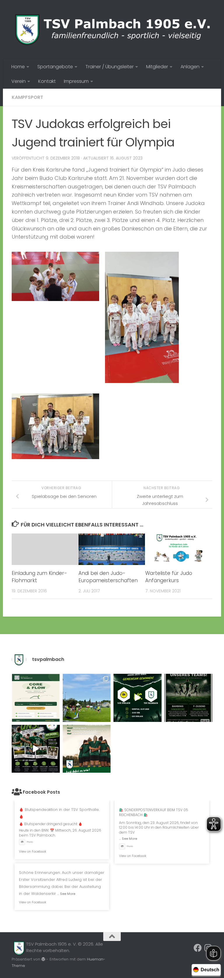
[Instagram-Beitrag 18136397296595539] (137, 698)
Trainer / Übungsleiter (109, 66)
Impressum (76, 81)
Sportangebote (55, 66)
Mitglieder (157, 66)
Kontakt (47, 81)
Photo (30, 842)
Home (18, 66)
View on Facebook (32, 851)
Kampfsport (27, 97)
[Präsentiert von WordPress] (43, 959)
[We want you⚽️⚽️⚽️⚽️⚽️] (188, 698)
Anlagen (190, 66)
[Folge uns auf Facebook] (198, 948)
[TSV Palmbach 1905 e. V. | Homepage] (112, 30)
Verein (18, 81)
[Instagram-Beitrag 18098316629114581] (36, 698)
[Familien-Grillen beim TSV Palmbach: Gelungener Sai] (87, 698)
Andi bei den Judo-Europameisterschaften (108, 577)
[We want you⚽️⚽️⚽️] (87, 749)
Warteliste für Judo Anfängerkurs (168, 577)
